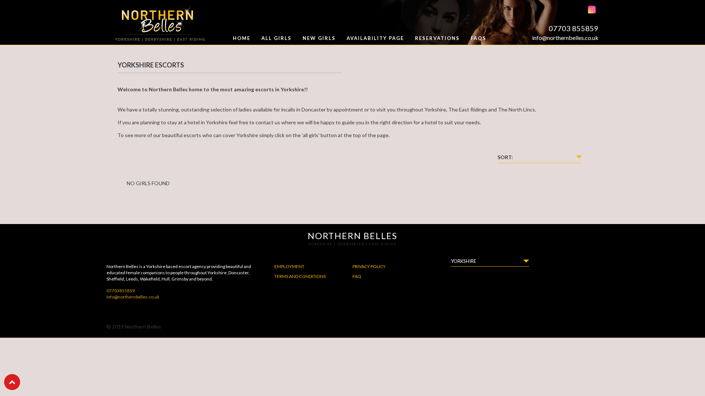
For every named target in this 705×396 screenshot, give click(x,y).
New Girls (319, 38)
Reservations (437, 38)
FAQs (478, 38)
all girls (276, 38)
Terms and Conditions (300, 276)
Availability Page (375, 38)
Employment (289, 266)
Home (241, 38)
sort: (505, 157)
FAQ (356, 276)
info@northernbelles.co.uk (565, 37)
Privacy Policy (369, 266)
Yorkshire (463, 261)
